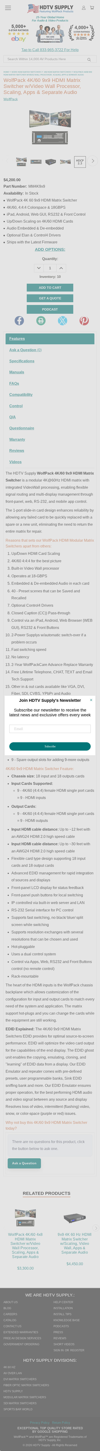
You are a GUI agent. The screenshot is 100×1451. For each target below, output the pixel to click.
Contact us (12, 1326)
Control (16, 406)
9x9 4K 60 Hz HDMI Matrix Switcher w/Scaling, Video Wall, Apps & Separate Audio (74, 1243)
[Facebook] (19, 320)
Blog (7, 1308)
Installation (63, 1308)
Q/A (12, 417)
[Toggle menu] (8, 6)
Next (92, 160)
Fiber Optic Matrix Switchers (26, 1385)
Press (58, 1332)
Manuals (16, 372)
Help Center (63, 1302)
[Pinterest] (84, 320)
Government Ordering (21, 1344)
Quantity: (50, 259)
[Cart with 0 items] (92, 8)
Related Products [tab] (46, 1193)
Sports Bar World (18, 1409)
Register (77, 1350)
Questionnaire (21, 428)
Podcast (50, 309)
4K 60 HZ (9, 1367)
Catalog (9, 1320)
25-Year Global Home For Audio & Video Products (50, 19)
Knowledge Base (66, 1320)
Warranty (17, 439)
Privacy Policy (40, 1422)
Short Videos (63, 1344)
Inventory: (50, 277)
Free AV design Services (22, 1338)
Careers (10, 1314)
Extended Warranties (20, 1332)
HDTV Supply (13, 1391)
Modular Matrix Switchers (24, 1397)
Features (17, 339)
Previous (7, 160)
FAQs (14, 383)
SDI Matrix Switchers (20, 1403)
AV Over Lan (12, 1373)
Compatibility (21, 395)
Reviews (16, 451)
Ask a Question (25, 350)
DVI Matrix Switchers (20, 1379)
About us (10, 1302)
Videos (15, 462)
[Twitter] (62, 320)
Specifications (21, 361)
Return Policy (61, 1422)
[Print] (41, 320)
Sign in (58, 1350)
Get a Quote (50, 298)
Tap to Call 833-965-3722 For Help (50, 50)
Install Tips (62, 1314)
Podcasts (61, 1326)
